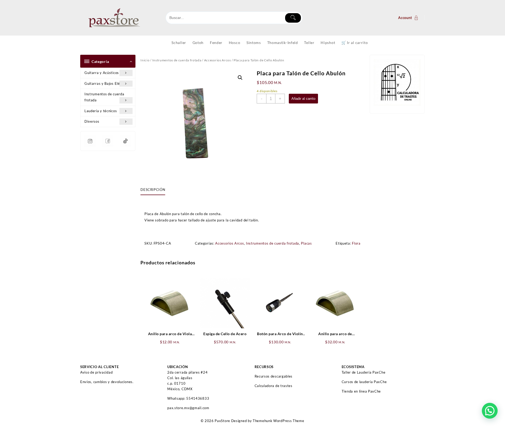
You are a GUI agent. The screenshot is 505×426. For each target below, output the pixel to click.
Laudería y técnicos (100, 111)
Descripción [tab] (152, 189)
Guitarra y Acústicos (101, 73)
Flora (356, 243)
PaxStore (222, 421)
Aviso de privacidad (96, 372)
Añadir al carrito (303, 99)
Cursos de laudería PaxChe (364, 382)
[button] (240, 77)
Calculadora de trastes (273, 386)
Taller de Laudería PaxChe (364, 372)
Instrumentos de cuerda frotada (104, 97)
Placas (306, 243)
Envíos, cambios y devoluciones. (107, 382)
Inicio (144, 60)
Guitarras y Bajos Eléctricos (107, 83)
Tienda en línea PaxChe (361, 391)
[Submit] (293, 18)
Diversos (91, 121)
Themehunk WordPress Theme (278, 421)
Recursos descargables (274, 376)
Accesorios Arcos (217, 60)
